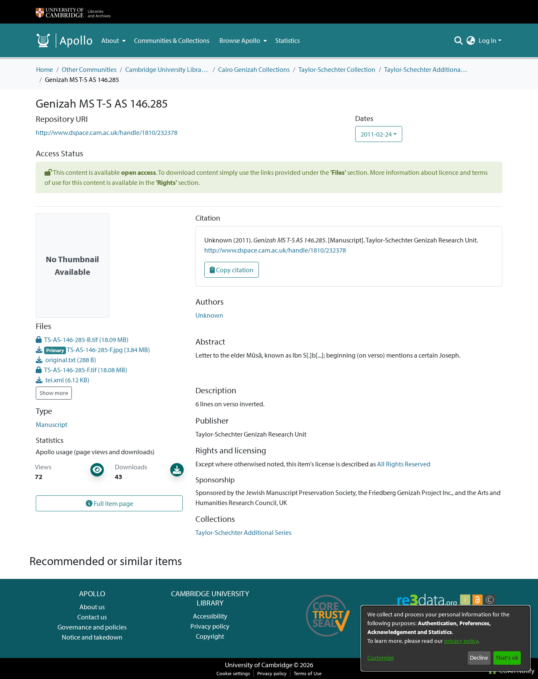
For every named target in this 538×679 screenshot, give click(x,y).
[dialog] (445, 638)
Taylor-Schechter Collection (336, 69)
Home (44, 69)
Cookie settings (233, 673)
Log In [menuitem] (487, 40)
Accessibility (210, 616)
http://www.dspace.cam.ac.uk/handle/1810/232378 (106, 132)
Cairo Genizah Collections (254, 69)
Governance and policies (92, 627)
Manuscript (51, 424)
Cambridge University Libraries (167, 69)
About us (92, 607)
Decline (479, 657)
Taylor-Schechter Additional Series (426, 69)
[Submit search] (459, 40)
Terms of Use (308, 673)
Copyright (210, 636)
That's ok (507, 657)
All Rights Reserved (403, 464)
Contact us (92, 617)
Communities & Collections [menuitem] (171, 40)
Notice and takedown (92, 637)
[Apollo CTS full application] (328, 639)
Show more (54, 393)
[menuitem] (113, 40)
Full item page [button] (112, 503)
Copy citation (234, 270)
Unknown (209, 315)
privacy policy (461, 641)
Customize (380, 657)
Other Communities (89, 69)
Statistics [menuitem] (287, 40)
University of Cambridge (259, 665)
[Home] (73, 11)
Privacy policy (209, 626)
